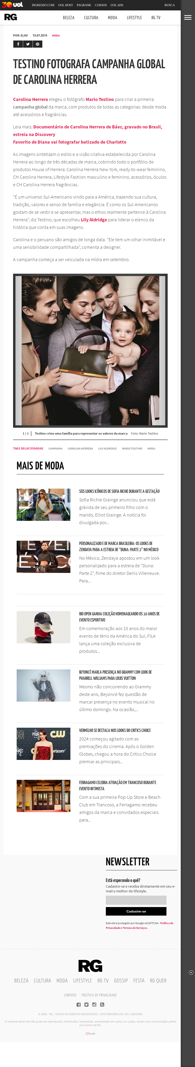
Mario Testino (100, 99)
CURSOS (101, 5)
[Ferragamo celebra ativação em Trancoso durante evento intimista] (43, 810)
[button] (156, 351)
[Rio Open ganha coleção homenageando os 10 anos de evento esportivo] (43, 642)
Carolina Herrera (30, 99)
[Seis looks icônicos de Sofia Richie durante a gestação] (43, 519)
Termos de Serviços (135, 928)
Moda (112, 18)
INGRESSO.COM (43, 5)
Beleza (69, 18)
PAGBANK (84, 5)
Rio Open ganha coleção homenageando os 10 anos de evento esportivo (119, 617)
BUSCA (170, 5)
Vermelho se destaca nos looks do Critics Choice (115, 730)
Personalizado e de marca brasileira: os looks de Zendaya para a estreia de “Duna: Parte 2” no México (118, 546)
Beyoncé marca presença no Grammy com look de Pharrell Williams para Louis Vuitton (115, 675)
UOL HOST (65, 5)
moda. (151, 448)
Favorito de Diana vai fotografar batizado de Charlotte (69, 142)
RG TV (156, 18)
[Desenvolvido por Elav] (90, 1035)
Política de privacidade (99, 995)
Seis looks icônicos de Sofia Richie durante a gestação (119, 491)
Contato (70, 995)
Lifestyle (134, 18)
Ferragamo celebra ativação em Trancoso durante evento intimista (117, 786)
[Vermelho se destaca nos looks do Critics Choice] (43, 758)
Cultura (91, 18)
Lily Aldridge (94, 219)
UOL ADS (117, 5)
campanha (56, 448)
